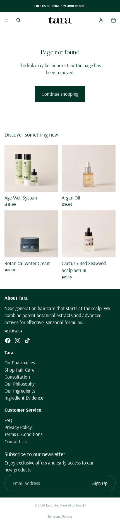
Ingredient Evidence (23, 398)
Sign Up (99, 483)
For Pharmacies (19, 363)
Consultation (17, 377)
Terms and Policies (60, 516)
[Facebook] (7, 340)
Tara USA (52, 505)
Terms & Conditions (23, 434)
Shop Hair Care (19, 370)
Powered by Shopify (73, 505)
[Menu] (6, 20)
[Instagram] (17, 340)
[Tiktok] (27, 340)
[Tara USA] (60, 20)
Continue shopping (60, 94)
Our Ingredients (19, 391)
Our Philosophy (19, 384)
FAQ (8, 420)
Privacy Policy (18, 427)
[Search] (18, 20)
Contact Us (15, 441)
